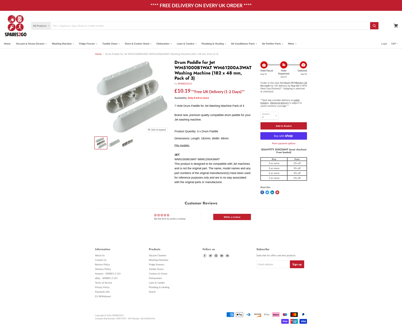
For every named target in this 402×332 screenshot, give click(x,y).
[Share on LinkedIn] (272, 192)
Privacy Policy (102, 287)
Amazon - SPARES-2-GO (108, 273)
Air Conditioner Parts (243, 43)
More (291, 43)
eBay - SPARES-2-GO (106, 278)
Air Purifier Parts (271, 43)
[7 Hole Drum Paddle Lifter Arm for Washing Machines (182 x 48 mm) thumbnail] (114, 143)
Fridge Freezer (87, 43)
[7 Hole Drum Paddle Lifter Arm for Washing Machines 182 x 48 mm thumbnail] (127, 143)
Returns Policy (102, 264)
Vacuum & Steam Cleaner (30, 43)
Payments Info (102, 291)
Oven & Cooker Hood (137, 43)
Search (152, 291)
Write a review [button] (232, 216)
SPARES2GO (185, 83)
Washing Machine (62, 43)
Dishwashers (155, 278)
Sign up (297, 264)
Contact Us (100, 259)
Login (384, 43)
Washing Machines (158, 259)
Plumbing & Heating (212, 43)
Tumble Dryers (156, 269)
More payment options (284, 143)
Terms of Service (103, 282)
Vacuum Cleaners (157, 255)
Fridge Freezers (156, 264)
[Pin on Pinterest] (277, 192)
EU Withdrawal (103, 296)
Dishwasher (163, 43)
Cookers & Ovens (158, 273)
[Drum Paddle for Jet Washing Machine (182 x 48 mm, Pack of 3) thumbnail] (101, 143)
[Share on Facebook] (262, 192)
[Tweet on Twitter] (267, 192)
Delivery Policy (103, 269)
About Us (100, 255)
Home (7, 43)
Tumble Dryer (110, 43)
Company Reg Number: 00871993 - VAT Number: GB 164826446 (125, 318)
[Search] (374, 25)
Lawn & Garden (186, 43)
